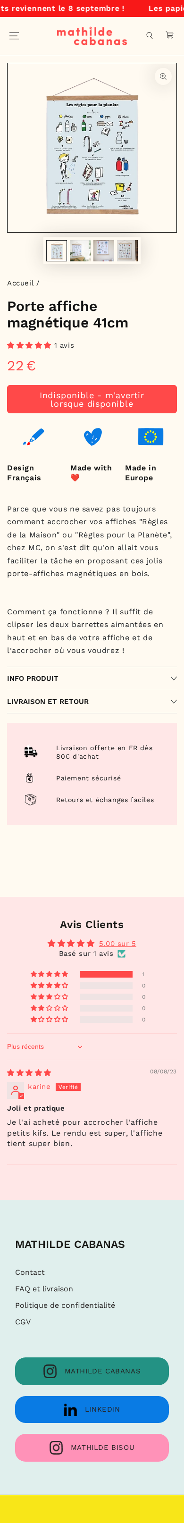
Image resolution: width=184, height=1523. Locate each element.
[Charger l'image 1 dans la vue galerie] (56, 250)
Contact (30, 1272)
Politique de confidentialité (65, 1305)
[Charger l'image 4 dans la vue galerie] (127, 250)
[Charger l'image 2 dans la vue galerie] (80, 250)
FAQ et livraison (44, 1288)
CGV (23, 1321)
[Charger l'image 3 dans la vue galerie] (103, 250)
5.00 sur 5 (117, 943)
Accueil (20, 283)
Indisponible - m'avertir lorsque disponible (92, 399)
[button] (150, 36)
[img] (29, 1073)
